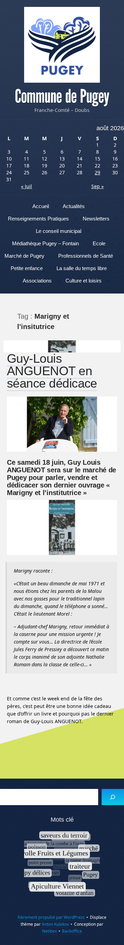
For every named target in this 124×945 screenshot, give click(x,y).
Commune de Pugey (62, 96)
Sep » (97, 186)
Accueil (40, 206)
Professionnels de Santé (85, 256)
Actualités (74, 206)
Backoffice (72, 931)
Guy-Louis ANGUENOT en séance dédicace (52, 370)
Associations (37, 281)
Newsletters (96, 219)
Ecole (99, 243)
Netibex (49, 931)
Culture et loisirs (83, 281)
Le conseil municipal (58, 231)
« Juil (26, 186)
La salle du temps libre (81, 268)
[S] (113, 797)
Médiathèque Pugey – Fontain (45, 243)
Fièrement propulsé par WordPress (51, 917)
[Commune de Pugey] (62, 45)
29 (97, 172)
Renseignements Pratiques (38, 219)
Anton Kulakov (55, 924)
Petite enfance (27, 268)
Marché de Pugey (24, 256)
